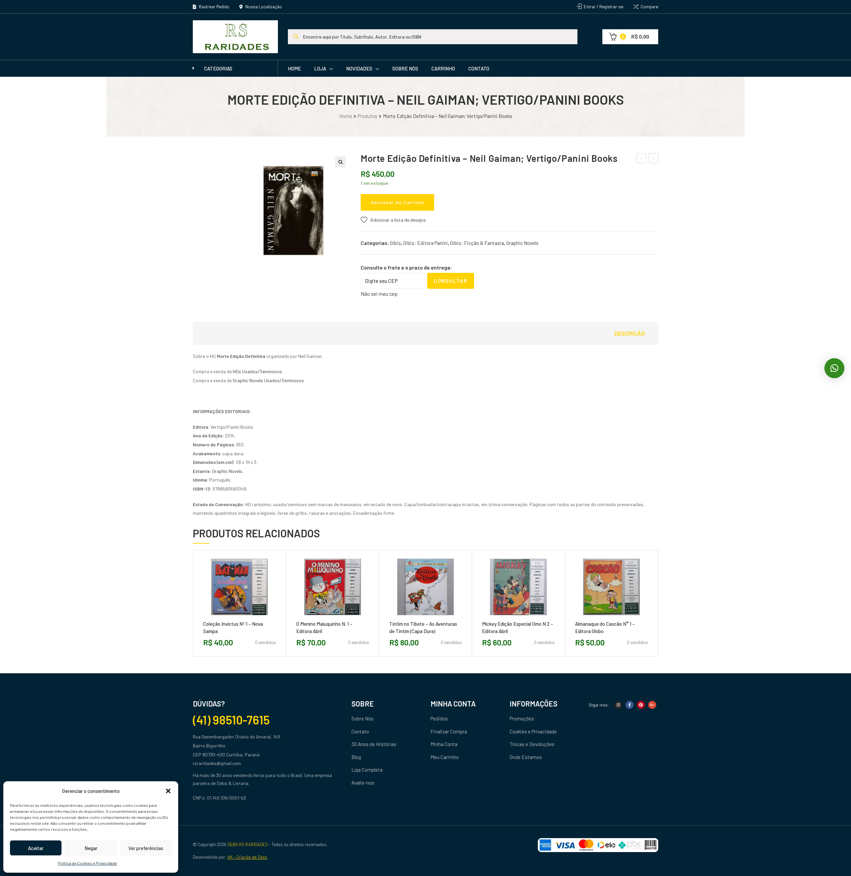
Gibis (395, 243)
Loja (320, 68)
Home (294, 68)
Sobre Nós (405, 68)
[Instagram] (618, 705)
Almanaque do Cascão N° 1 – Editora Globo (605, 627)
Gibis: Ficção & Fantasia (477, 243)
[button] (168, 791)
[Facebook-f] (630, 705)
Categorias (218, 68)
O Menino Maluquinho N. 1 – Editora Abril (324, 627)
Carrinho (443, 68)
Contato (478, 68)
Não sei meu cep (379, 293)
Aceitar (36, 848)
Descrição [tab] (629, 333)
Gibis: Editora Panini (425, 243)
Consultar (450, 280)
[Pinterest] (641, 705)
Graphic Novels (522, 243)
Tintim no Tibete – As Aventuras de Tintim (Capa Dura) (423, 627)
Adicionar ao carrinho (397, 202)
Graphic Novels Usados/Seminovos (268, 380)
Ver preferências (145, 848)
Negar (90, 848)
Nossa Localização (263, 6)
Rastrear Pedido (213, 6)
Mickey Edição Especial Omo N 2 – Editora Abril (517, 627)
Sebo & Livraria (232, 783)
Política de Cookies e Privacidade (87, 863)
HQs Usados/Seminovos (257, 371)
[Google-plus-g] (652, 705)
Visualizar (254, 617)
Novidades (359, 68)
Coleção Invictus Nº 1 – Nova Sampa (233, 627)
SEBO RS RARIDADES (247, 844)
